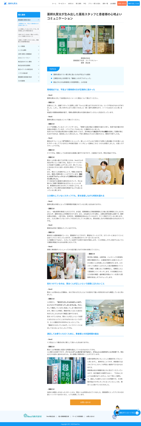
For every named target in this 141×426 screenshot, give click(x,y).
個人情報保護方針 (63, 416)
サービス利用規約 (77, 416)
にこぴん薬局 (22, 50)
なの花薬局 (21, 81)
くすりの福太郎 (23, 73)
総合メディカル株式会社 (25, 69)
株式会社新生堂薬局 (24, 65)
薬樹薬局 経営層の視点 (25, 77)
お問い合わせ (85, 402)
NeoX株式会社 (51, 416)
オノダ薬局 (21, 46)
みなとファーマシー (24, 58)
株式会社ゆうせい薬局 (25, 62)
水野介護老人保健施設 (25, 54)
